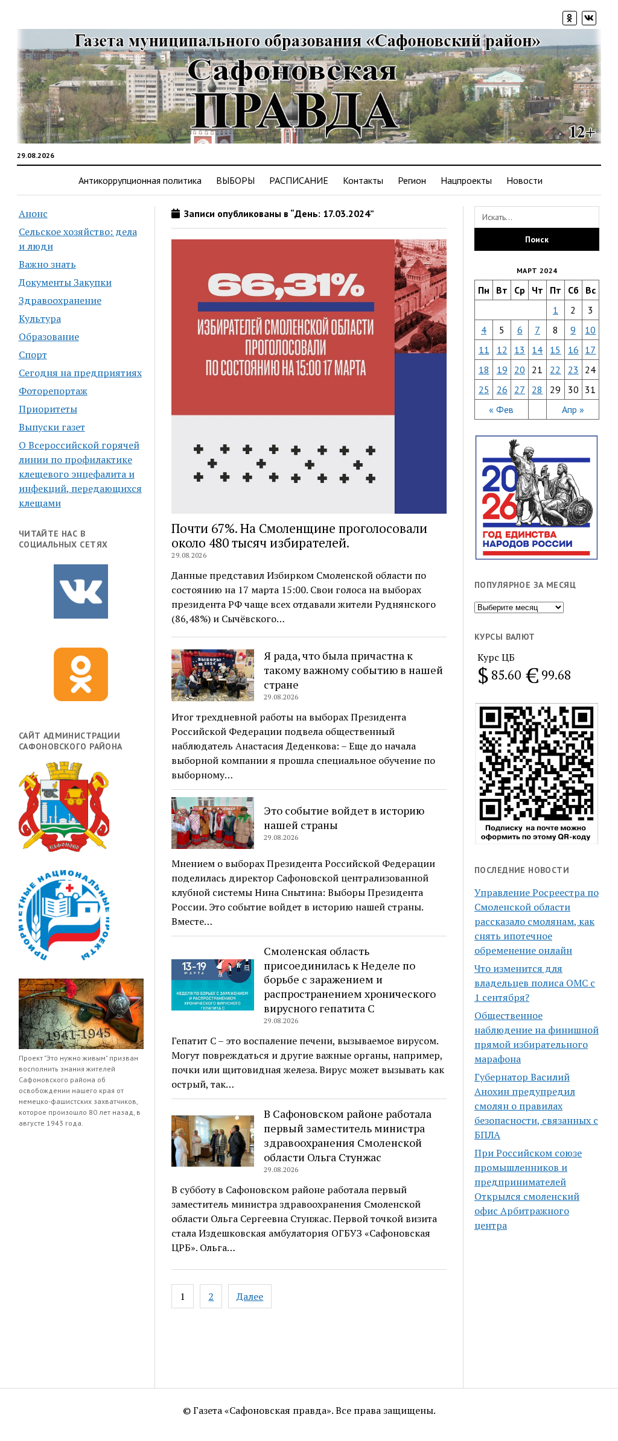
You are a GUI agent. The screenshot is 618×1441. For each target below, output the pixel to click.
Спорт (33, 354)
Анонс (33, 213)
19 (502, 370)
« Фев (501, 409)
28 (537, 389)
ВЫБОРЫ (235, 180)
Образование (49, 336)
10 (590, 330)
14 (537, 350)
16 (573, 350)
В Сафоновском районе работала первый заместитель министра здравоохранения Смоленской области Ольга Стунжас (348, 1135)
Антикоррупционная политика (140, 180)
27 (519, 389)
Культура (40, 318)
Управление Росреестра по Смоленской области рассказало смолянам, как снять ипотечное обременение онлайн (536, 921)
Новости (524, 180)
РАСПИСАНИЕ (298, 180)
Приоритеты (48, 408)
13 (519, 350)
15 (555, 350)
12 (502, 350)
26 (502, 389)
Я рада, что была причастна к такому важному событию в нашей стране (353, 670)
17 (590, 350)
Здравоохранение (60, 300)
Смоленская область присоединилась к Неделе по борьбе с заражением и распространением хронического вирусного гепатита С (350, 980)
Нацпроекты (466, 180)
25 (484, 389)
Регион (412, 180)
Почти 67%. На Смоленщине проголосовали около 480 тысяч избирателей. (299, 535)
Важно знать (47, 264)
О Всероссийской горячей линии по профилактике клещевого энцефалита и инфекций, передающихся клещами (80, 473)
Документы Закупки (65, 282)
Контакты (363, 180)
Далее (250, 1296)
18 (484, 370)
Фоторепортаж (53, 390)
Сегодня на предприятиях (80, 372)
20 (519, 370)
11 (484, 350)
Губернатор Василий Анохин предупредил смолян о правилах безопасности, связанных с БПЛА (536, 1105)
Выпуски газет (52, 427)
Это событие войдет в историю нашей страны (344, 817)
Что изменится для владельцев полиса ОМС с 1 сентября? (534, 983)
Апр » (573, 409)
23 (573, 370)
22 (555, 370)
